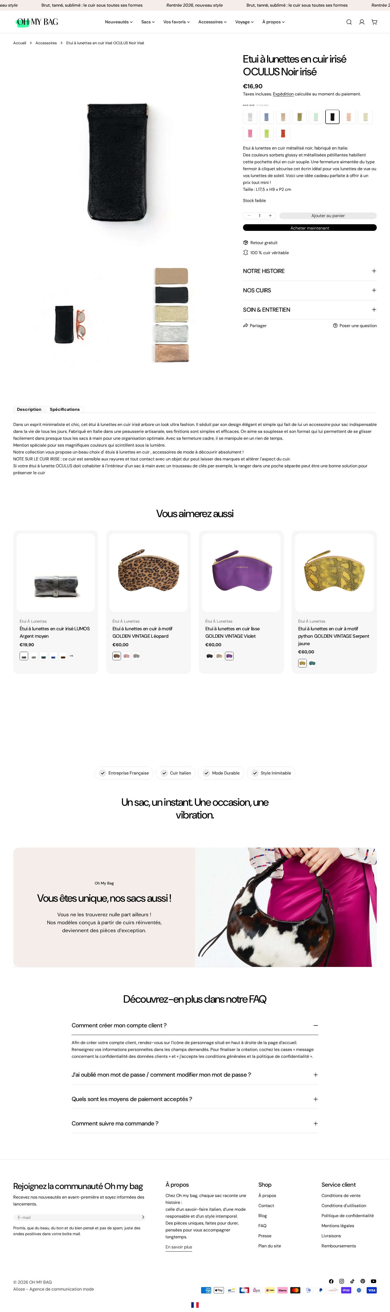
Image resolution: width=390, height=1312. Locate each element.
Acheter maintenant (310, 228)
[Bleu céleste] (266, 116)
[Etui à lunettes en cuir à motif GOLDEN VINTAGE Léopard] (148, 573)
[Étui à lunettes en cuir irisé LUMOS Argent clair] (33, 656)
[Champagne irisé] (283, 116)
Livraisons (331, 1236)
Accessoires (46, 43)
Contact (266, 1205)
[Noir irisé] (332, 116)
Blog (262, 1215)
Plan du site (269, 1246)
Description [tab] (29, 409)
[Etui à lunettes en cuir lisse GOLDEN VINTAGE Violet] (241, 573)
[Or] (365, 116)
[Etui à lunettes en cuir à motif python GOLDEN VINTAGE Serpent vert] (312, 663)
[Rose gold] (349, 116)
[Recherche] (349, 22)
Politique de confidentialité (348, 1215)
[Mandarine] (283, 133)
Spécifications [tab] (65, 409)
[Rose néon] (250, 133)
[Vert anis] (266, 133)
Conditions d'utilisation (344, 1205)
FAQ (262, 1226)
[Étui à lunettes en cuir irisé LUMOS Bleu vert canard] (43, 656)
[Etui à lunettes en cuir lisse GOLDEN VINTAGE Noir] (209, 656)
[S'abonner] (143, 1217)
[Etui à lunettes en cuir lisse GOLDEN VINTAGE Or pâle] (219, 656)
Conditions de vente (341, 1195)
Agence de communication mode (61, 1289)
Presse (264, 1236)
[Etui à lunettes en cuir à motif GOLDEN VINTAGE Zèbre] (136, 656)
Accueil (19, 43)
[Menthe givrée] (316, 116)
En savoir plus (179, 1247)
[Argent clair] (250, 116)
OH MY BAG (40, 1282)
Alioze (19, 1289)
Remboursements (339, 1246)
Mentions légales (338, 1226)
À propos (267, 1195)
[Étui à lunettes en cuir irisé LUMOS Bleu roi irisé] (53, 656)
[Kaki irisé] (299, 116)
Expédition (283, 94)
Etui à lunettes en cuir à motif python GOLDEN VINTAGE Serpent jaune (333, 636)
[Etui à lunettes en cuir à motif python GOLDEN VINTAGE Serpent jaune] (334, 573)
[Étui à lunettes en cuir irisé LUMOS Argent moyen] (55, 573)
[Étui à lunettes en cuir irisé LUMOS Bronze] (63, 656)
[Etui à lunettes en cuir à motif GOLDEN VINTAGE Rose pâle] (126, 656)
